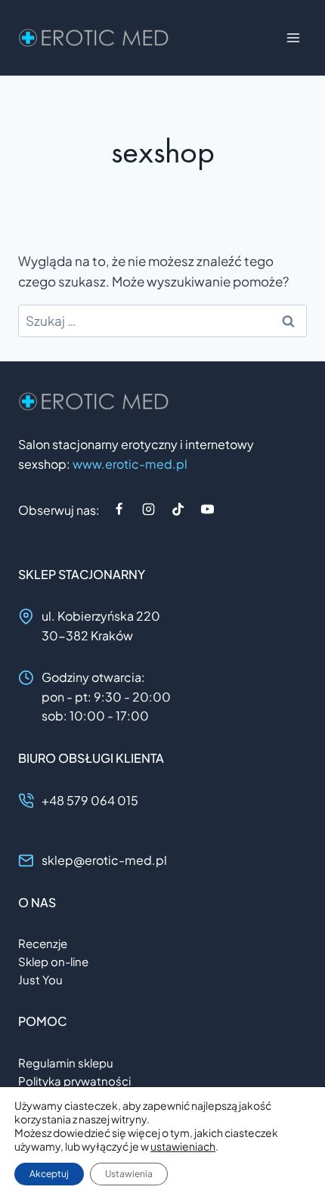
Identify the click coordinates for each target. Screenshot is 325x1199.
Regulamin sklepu (65, 1062)
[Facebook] (119, 509)
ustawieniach (182, 1146)
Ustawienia (129, 1173)
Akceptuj (49, 1173)
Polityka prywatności (74, 1081)
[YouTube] (207, 509)
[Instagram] (148, 509)
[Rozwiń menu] (293, 37)
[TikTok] (177, 509)
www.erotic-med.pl (130, 464)
